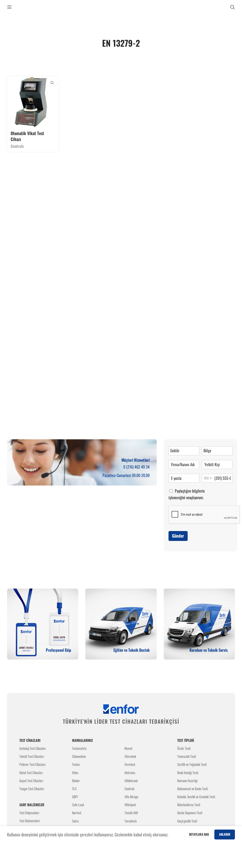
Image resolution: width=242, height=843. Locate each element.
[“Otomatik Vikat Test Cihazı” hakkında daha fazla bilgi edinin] (52, 83)
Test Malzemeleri (29, 820)
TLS (74, 788)
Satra (75, 820)
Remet (128, 748)
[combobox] (207, 478)
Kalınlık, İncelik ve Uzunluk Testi (196, 796)
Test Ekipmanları (29, 812)
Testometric (79, 748)
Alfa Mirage (131, 796)
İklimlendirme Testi (188, 804)
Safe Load (78, 804)
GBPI (75, 796)
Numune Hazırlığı (187, 780)
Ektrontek (130, 756)
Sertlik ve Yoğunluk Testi (192, 764)
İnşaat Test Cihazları (31, 780)
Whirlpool (130, 804)
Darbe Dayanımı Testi (189, 812)
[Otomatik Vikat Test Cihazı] (33, 102)
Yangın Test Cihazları (31, 788)
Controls (17, 146)
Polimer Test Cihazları (32, 764)
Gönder (178, 536)
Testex (76, 764)
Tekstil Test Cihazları (31, 756)
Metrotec (130, 772)
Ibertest (76, 812)
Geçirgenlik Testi (187, 820)
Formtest (130, 764)
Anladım (224, 834)
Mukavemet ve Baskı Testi (192, 788)
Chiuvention (79, 756)
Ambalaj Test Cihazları (32, 748)
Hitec (75, 772)
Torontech (131, 820)
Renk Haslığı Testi (187, 772)
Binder (76, 780)
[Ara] (232, 7)
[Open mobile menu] (9, 7)
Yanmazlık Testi (186, 756)
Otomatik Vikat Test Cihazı (27, 136)
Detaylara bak (199, 834)
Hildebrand (131, 780)
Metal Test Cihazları (31, 772)
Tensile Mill (131, 812)
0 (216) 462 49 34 (136, 467)
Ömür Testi (183, 748)
